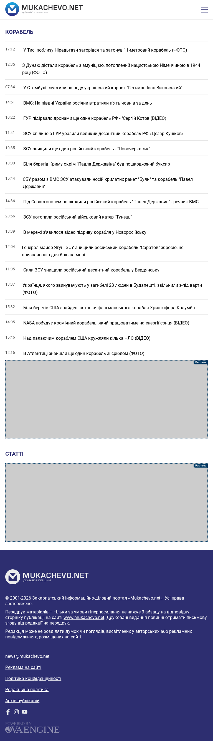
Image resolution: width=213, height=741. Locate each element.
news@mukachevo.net (27, 656)
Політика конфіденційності (33, 678)
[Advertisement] (106, 399)
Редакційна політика (27, 689)
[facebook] (8, 713)
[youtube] (24, 713)
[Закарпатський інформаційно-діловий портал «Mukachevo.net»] (44, 9)
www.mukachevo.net (84, 617)
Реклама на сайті (23, 667)
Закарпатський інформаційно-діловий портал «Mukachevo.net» (97, 598)
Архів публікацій (22, 700)
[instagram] (16, 713)
